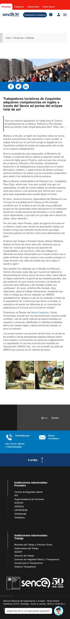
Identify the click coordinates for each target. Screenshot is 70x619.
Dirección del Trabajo (24, 555)
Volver (55, 418)
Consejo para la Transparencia (28, 562)
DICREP (18, 551)
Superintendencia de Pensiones (29, 499)
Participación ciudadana (35, 14)
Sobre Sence (49, 6)
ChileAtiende (20, 513)
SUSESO (18, 502)
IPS (16, 495)
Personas (6, 6)
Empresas (19, 6)
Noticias (30, 37)
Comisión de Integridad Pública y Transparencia (36, 559)
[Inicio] (11, 14)
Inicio (8, 37)
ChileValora (19, 517)
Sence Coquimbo (40, 312)
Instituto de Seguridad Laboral (28, 491)
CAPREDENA (21, 510)
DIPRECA (19, 506)
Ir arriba (32, 460)
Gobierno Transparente (25, 566)
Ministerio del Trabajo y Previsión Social (33, 544)
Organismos (33, 6)
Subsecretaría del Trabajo (26, 548)
